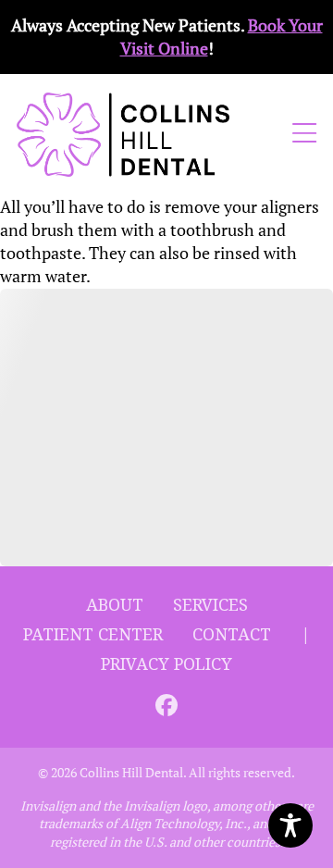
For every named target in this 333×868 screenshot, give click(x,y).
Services (210, 605)
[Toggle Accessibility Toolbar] (290, 825)
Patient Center (93, 635)
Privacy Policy (166, 664)
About (114, 605)
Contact (231, 635)
